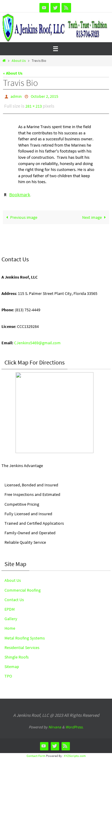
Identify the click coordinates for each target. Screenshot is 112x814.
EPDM (9, 605)
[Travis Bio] (56, 151)
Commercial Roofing (22, 586)
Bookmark (19, 191)
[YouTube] (44, 7)
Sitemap (11, 662)
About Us (19, 61)
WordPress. (74, 722)
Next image (92, 213)
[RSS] (66, 7)
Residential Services (21, 643)
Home (9, 624)
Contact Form (36, 751)
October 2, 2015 (44, 96)
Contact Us (14, 595)
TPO (8, 672)
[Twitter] (55, 7)
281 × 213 (33, 104)
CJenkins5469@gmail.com (37, 338)
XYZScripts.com (75, 751)
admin (16, 96)
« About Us (12, 73)
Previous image (23, 213)
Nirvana (54, 722)
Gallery (10, 614)
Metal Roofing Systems (24, 634)
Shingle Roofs (16, 653)
